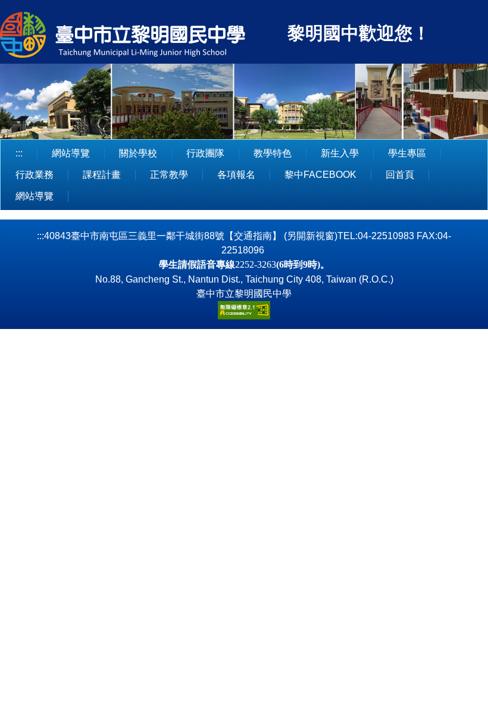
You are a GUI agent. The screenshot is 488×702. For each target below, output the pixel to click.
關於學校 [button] (138, 153)
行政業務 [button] (34, 175)
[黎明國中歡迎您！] (142, 36)
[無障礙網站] (244, 310)
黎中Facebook (320, 175)
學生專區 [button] (407, 153)
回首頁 (400, 175)
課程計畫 (102, 175)
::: (19, 153)
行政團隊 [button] (205, 153)
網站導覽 (71, 153)
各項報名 (236, 175)
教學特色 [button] (273, 153)
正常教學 (169, 175)
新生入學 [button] (340, 153)
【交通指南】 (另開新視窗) (280, 236)
